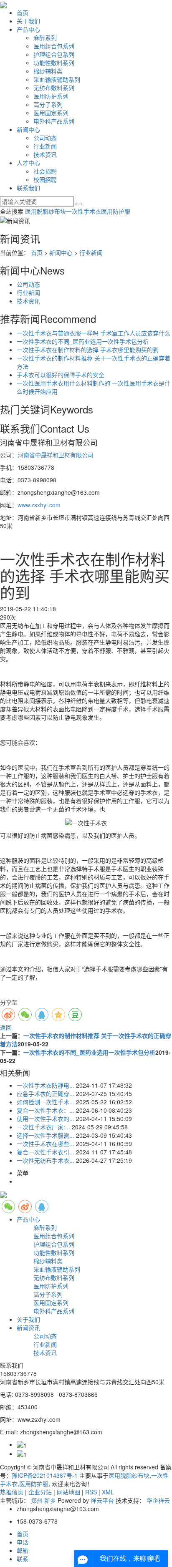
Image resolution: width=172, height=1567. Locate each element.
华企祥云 (158, 1500)
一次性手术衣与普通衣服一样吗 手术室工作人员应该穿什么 (93, 333)
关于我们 (28, 21)
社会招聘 (45, 171)
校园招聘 (45, 179)
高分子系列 (48, 104)
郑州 (37, 1500)
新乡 (50, 1500)
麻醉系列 (45, 37)
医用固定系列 (50, 112)
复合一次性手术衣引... (45, 1152)
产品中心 (28, 29)
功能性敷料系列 (53, 62)
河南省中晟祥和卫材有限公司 (56, 455)
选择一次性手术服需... (45, 1135)
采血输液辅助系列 (56, 79)
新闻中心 (28, 129)
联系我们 (28, 188)
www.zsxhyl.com (39, 505)
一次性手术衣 (83, 211)
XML (108, 1492)
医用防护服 (115, 211)
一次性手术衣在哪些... (45, 1143)
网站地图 (68, 1492)
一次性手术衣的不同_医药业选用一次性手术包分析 (83, 341)
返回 (6, 1027)
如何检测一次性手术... (45, 1102)
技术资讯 (45, 154)
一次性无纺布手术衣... (45, 1160)
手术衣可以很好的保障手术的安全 (60, 374)
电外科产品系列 (53, 121)
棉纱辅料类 (48, 71)
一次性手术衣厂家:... (43, 1127)
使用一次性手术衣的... (45, 1118)
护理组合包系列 (53, 54)
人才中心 (28, 163)
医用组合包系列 (53, 46)
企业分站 (40, 1492)
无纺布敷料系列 (53, 87)
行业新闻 (45, 146)
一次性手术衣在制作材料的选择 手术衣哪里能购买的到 (88, 349)
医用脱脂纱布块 (45, 211)
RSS (91, 1492)
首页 (22, 12)
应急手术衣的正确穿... (45, 1093)
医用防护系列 (50, 96)
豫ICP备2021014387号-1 (45, 1475)
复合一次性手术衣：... (45, 1110)
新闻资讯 (28, 1327)
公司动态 (45, 138)
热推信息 (11, 1492)
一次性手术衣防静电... (45, 1085)
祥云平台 (102, 1500)
